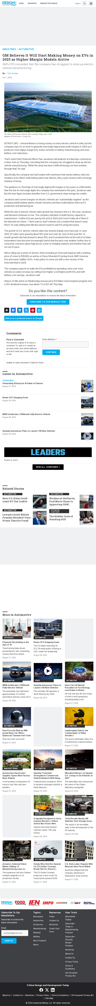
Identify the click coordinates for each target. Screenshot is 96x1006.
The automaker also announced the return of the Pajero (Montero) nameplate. (79, 784)
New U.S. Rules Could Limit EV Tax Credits (14, 500)
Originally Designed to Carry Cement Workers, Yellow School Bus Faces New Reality (47, 821)
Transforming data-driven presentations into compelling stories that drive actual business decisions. (15, 651)
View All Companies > (48, 467)
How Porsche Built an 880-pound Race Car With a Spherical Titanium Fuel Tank (16, 733)
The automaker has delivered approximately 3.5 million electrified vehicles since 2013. (16, 694)
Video (37, 681)
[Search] (84, 3)
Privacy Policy (42, 995)
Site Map (49, 998)
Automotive (26, 49)
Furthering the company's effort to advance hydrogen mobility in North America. (48, 784)
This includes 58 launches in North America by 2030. (46, 692)
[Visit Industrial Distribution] (61, 903)
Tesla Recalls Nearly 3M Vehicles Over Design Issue (78, 819)
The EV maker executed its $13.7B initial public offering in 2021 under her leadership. (47, 649)
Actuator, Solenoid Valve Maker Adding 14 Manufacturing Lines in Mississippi (14, 866)
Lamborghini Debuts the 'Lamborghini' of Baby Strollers (76, 733)
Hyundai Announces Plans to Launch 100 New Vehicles (28, 431)
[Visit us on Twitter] (47, 990)
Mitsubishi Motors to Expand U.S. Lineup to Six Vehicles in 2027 (79, 775)
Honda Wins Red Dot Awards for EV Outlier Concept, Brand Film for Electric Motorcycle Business (47, 866)
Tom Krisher (12, 73)
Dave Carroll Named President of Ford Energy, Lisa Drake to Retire (77, 687)
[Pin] (32, 310)
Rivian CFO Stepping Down (15, 397)
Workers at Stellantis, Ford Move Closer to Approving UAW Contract (62, 501)
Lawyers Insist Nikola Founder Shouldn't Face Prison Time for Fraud (16, 517)
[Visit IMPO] (48, 903)
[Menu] (91, 3)
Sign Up (9, 941)
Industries (9, 49)
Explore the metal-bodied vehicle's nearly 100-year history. (45, 830)
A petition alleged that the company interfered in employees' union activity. (76, 873)
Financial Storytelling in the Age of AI (15, 643)
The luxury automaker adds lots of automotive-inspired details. (79, 740)
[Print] (6, 310)
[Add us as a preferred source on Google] (39, 310)
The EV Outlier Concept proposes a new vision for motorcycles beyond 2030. (46, 875)
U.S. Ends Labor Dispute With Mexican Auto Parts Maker (79, 865)
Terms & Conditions (60, 995)
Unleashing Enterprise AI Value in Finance (22, 383)
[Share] (13, 310)
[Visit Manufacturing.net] (75, 903)
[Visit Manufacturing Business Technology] (89, 903)
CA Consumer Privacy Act (82, 995)
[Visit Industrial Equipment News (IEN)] (34, 903)
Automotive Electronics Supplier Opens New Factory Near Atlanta (16, 775)
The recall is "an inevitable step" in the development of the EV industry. (79, 827)
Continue (51, 352)
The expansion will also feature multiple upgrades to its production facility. (16, 875)
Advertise (29, 995)
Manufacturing (11, 768)
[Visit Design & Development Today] (6, 903)
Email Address (49, 339)
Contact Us (18, 995)
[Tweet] (26, 310)
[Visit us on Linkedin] (53, 990)
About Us (6, 995)
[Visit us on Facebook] (41, 990)
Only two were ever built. (13, 739)
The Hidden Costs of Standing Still (61, 518)
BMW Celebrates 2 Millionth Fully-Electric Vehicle (26, 414)
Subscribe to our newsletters (48, 302)
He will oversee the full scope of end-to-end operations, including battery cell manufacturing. (78, 697)
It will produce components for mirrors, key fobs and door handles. (16, 784)
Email (3, 928)
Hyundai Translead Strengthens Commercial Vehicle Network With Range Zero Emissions (47, 775)
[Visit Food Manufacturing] (20, 903)
